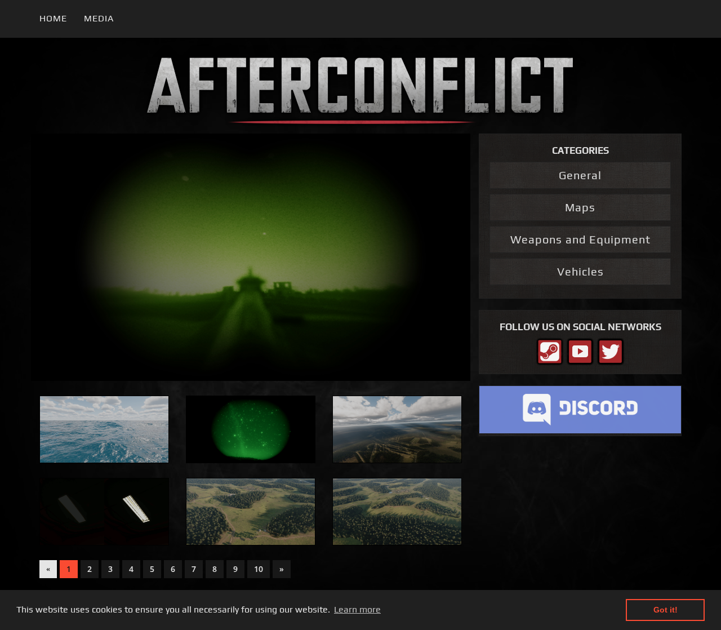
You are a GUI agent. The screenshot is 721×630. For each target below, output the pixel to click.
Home (53, 18)
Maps (580, 207)
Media (99, 18)
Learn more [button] (357, 609)
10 (258, 569)
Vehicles (580, 271)
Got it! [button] (665, 609)
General (580, 174)
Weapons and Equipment (580, 239)
